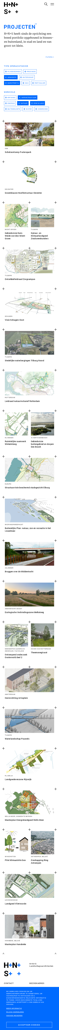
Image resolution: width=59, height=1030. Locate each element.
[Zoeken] (46, 4)
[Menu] (52, 4)
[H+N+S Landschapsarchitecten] (12, 969)
